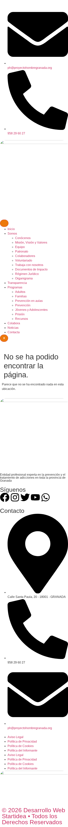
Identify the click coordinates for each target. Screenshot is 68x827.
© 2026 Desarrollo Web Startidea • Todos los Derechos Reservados (33, 816)
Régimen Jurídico (27, 273)
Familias (21, 296)
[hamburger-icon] (4, 223)
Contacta (14, 332)
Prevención (22, 305)
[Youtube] (35, 497)
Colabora (14, 323)
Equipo (20, 247)
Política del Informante (22, 750)
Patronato (21, 251)
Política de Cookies (21, 746)
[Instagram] (15, 497)
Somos (12, 233)
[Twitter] (25, 497)
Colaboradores (25, 256)
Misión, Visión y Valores (31, 242)
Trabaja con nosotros (29, 265)
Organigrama (24, 278)
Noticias (13, 327)
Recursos (21, 318)
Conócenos (23, 238)
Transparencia (17, 282)
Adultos (20, 291)
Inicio (11, 229)
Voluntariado (23, 260)
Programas (15, 287)
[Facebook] (4, 497)
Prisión (20, 314)
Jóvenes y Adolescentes (31, 309)
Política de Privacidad (22, 741)
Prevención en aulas (29, 300)
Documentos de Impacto (31, 269)
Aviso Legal (15, 737)
